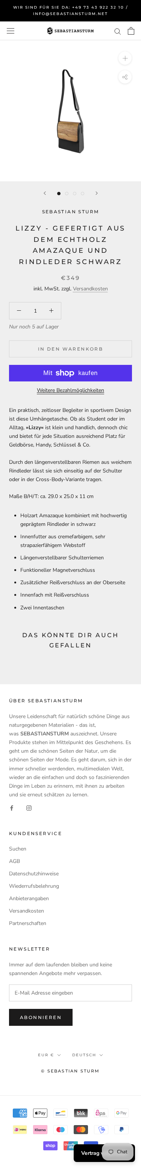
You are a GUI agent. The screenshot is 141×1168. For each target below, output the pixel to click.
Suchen (17, 848)
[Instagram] (29, 807)
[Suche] (117, 31)
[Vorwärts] (97, 193)
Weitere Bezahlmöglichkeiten (70, 390)
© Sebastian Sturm (70, 1071)
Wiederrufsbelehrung (34, 886)
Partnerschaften (27, 923)
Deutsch (84, 1055)
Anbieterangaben (29, 898)
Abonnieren (41, 1017)
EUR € (46, 1055)
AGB (14, 861)
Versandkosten (90, 288)
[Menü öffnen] (10, 31)
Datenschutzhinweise (34, 873)
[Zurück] (45, 193)
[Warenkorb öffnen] (131, 31)
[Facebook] (11, 807)
